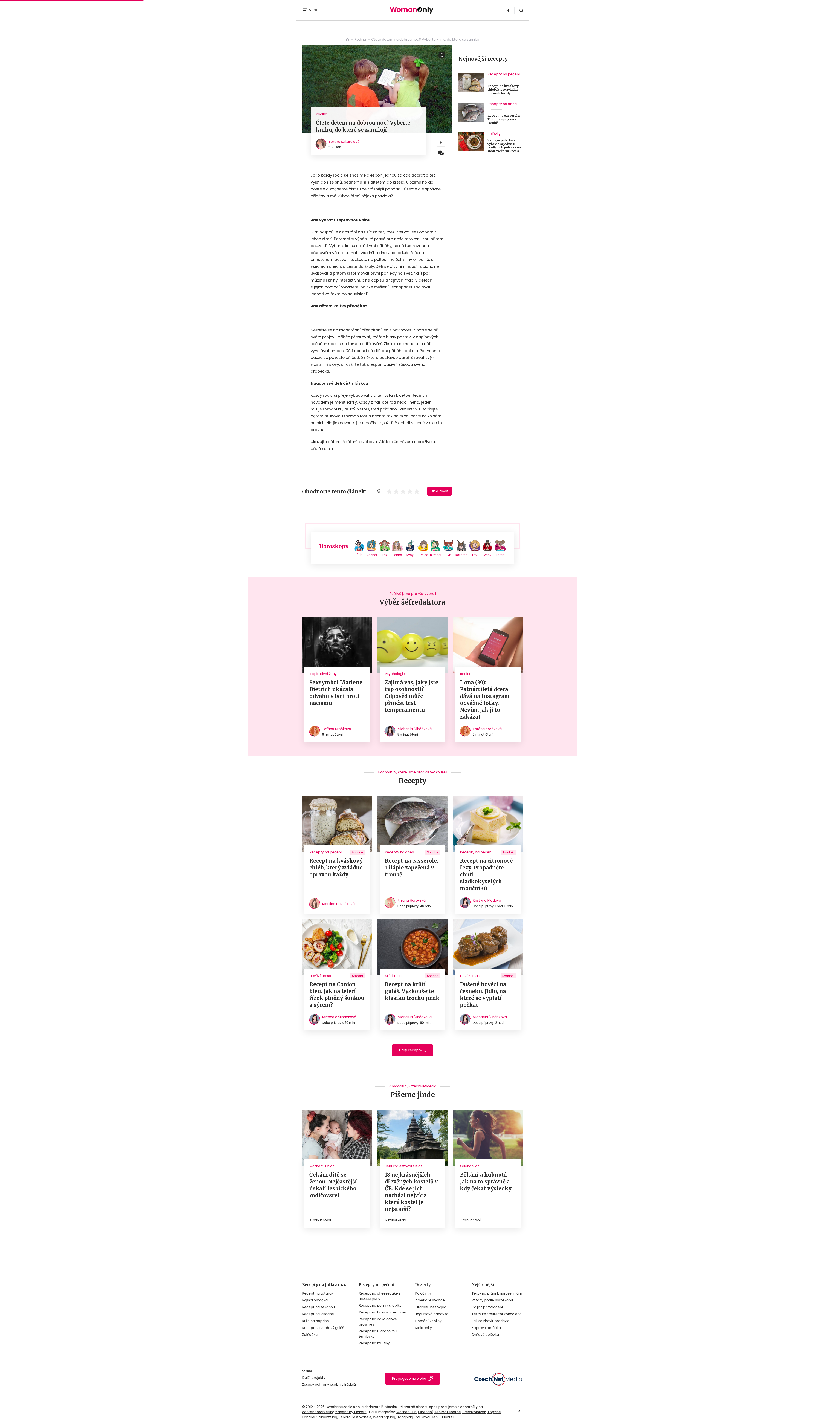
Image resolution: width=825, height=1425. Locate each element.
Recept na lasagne (318, 1314)
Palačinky (423, 1293)
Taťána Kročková (336, 728)
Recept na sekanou (318, 1307)
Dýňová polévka (485, 1334)
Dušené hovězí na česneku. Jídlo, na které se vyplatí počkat (483, 994)
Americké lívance (430, 1300)
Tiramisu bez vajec (430, 1307)
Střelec (423, 555)
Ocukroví (422, 1417)
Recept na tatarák (317, 1293)
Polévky (494, 133)
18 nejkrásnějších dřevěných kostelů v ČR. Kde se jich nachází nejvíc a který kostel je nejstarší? (411, 1191)
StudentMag (326, 1417)
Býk (448, 555)
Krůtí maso (394, 975)
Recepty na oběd (502, 103)
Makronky (423, 1327)
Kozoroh (461, 555)
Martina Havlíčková (338, 903)
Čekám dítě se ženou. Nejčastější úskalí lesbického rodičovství (333, 1185)
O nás (307, 1370)
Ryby (410, 555)
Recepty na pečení (503, 74)
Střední (357, 976)
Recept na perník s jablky (380, 1305)
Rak (384, 555)
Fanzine (308, 1417)
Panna (397, 555)
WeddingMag (384, 1417)
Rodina (360, 39)
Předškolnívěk (474, 1412)
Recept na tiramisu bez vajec (383, 1312)
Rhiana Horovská (411, 900)
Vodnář (372, 555)
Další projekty (313, 1377)
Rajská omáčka (315, 1300)
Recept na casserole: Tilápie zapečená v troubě (503, 119)
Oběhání (425, 1412)
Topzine (494, 1412)
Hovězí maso (320, 975)
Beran (500, 555)
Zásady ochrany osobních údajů (329, 1384)
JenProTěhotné (447, 1412)
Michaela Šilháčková (414, 728)
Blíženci (435, 555)
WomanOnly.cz (347, 39)
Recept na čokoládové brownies (378, 1322)
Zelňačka (310, 1334)
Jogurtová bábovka (431, 1314)
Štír (359, 555)
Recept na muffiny (374, 1343)
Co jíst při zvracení (487, 1307)
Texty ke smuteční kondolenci (497, 1314)
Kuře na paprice (315, 1320)
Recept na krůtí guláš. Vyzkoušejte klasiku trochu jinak (412, 991)
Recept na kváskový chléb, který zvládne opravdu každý (503, 89)
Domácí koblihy (428, 1320)
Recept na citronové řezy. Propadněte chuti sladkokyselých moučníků (486, 874)
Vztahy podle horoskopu (492, 1300)
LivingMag (405, 1417)
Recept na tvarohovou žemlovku (378, 1334)
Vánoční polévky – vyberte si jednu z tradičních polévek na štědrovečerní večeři (504, 146)
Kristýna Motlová (487, 900)
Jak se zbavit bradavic (490, 1320)
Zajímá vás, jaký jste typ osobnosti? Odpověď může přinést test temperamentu (411, 696)
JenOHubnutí (442, 1417)
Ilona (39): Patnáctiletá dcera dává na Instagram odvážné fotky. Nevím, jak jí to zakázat (485, 699)
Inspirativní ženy (323, 673)
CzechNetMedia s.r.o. (343, 1406)
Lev (474, 555)
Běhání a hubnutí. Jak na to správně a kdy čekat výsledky (486, 1181)
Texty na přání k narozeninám (497, 1293)
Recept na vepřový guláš (323, 1327)
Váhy (487, 555)
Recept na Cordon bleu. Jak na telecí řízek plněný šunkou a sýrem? (336, 994)
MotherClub (406, 1412)
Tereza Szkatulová (343, 141)
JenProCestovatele (355, 1417)
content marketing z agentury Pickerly (334, 1412)
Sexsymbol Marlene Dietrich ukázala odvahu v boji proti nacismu (335, 692)
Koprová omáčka (486, 1327)
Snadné (357, 852)
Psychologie (395, 673)
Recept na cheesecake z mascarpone (379, 1296)
